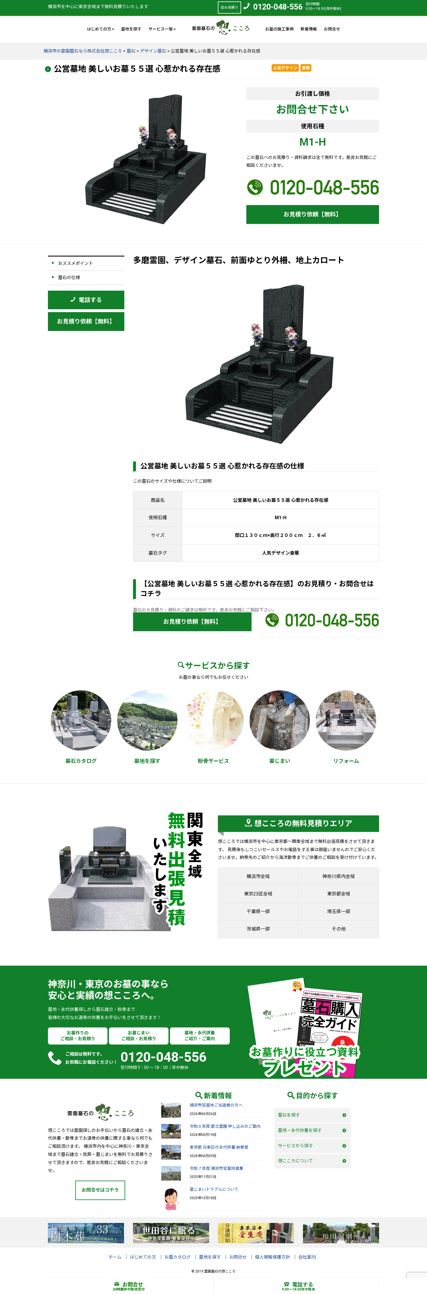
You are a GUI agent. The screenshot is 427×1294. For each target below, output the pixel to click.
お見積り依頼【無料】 (313, 214)
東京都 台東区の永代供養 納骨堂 (219, 1147)
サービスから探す (295, 1145)
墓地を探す (131, 29)
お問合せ (332, 29)
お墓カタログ (177, 1257)
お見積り (231, 8)
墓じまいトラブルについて (214, 1189)
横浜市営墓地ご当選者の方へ (216, 1105)
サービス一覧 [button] (160, 29)
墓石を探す (289, 1115)
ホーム (114, 1257)
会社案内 (307, 1257)
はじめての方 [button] (99, 29)
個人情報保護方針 (272, 1257)
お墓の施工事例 (279, 29)
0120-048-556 (278, 7)
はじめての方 (143, 1257)
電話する (302, 1285)
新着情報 (309, 29)
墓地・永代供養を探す (300, 1130)
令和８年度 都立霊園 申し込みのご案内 (225, 1126)
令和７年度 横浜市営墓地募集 (216, 1168)
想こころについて (295, 1160)
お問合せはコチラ (100, 1190)
